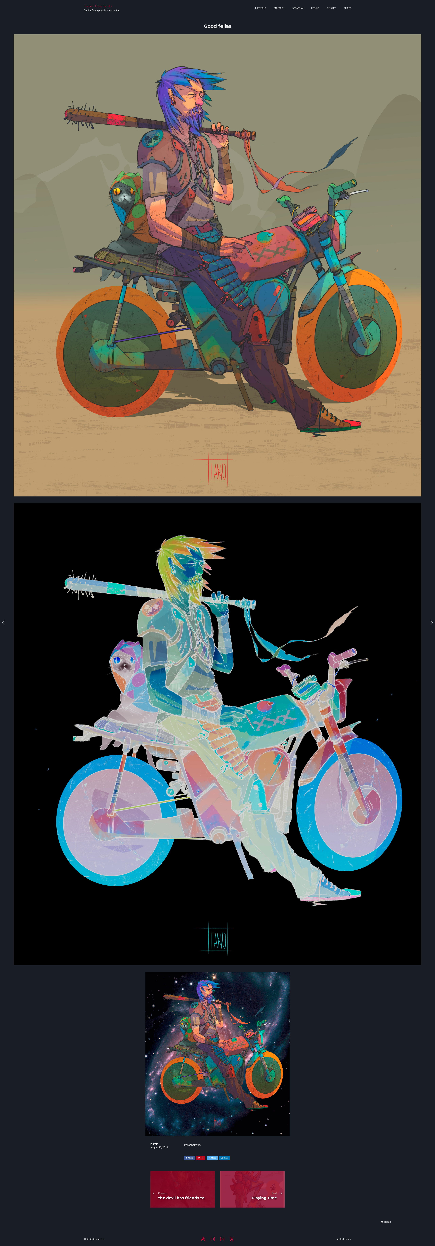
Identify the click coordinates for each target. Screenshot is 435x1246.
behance (331, 8)
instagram (297, 8)
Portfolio (260, 8)
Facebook (279, 8)
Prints (347, 8)
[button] (385, 1222)
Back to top (345, 1239)
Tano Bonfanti (98, 6)
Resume (315, 8)
